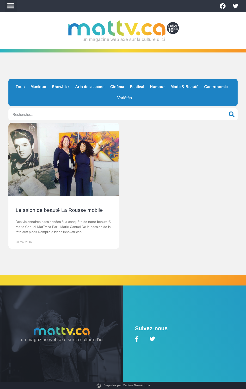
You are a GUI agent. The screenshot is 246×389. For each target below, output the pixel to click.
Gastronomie (216, 87)
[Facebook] (222, 6)
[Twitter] (235, 6)
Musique (38, 87)
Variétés (124, 98)
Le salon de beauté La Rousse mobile (59, 210)
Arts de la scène (90, 87)
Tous (20, 87)
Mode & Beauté (184, 87)
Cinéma (117, 87)
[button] (11, 6)
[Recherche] (232, 114)
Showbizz (60, 87)
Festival (137, 87)
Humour (157, 87)
